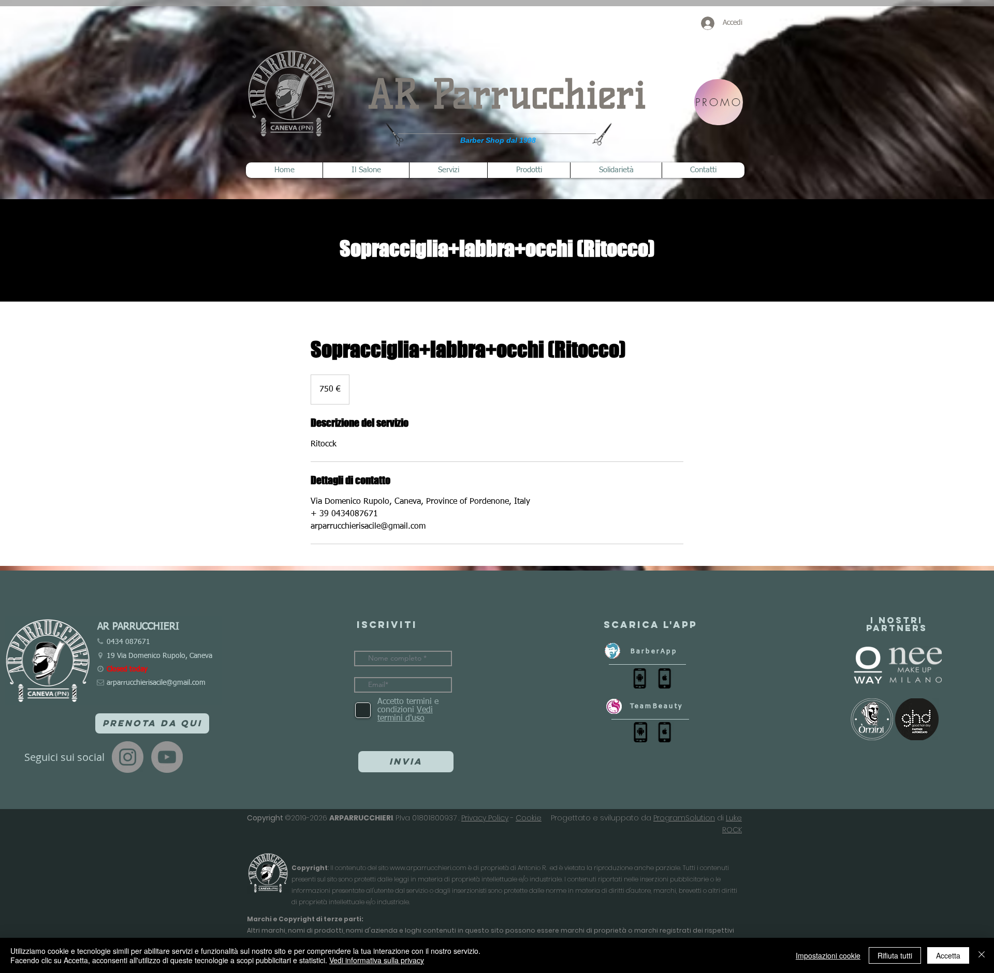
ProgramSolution (684, 818)
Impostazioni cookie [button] (828, 955)
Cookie (529, 818)
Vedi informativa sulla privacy (376, 960)
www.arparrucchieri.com (428, 867)
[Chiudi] (981, 955)
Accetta (948, 955)
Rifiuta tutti (895, 955)
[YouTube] (167, 757)
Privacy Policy (484, 818)
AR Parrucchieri (507, 94)
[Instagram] (127, 757)
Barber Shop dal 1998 (498, 140)
